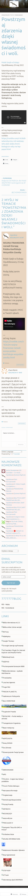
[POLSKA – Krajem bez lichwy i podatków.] (14, 780)
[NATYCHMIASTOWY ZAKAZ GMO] (14, 829)
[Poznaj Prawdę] (14, 804)
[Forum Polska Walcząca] (14, 786)
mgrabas (19, 15)
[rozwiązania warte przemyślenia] (14, 701)
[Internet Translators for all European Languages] (14, 678)
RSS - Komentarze (8, 608)
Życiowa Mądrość (20, 475)
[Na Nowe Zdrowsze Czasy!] (14, 747)
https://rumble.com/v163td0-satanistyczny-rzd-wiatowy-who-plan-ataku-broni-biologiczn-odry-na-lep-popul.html (14, 143)
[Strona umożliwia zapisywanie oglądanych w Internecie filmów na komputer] (14, 661)
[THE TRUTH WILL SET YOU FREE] (14, 691)
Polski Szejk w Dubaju (10, 62)
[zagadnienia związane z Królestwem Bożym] (14, 834)
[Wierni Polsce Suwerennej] (14, 774)
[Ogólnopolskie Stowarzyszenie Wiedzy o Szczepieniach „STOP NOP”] (14, 870)
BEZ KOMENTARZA (19, 191)
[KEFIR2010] (14, 809)
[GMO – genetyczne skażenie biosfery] (14, 723)
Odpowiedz (20, 364)
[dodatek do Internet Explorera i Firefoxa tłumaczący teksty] (14, 651)
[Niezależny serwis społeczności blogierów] (14, 743)
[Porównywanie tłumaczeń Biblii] (14, 666)
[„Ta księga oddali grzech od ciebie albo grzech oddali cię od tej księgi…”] (14, 622)
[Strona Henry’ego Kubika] (14, 844)
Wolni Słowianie (11, 470)
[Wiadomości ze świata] (14, 850)
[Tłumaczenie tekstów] (14, 641)
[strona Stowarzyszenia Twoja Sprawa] (14, 752)
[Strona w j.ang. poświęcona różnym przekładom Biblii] (14, 657)
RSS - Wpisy (6, 604)
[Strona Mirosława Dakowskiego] (14, 706)
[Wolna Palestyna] (14, 863)
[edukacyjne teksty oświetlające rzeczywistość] (14, 839)
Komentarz (20, 444)
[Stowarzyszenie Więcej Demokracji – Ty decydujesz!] (14, 800)
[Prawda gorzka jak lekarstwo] (14, 813)
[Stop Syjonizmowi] (14, 855)
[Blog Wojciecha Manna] (14, 795)
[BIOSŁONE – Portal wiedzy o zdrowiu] (14, 717)
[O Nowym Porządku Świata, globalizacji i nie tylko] (14, 682)
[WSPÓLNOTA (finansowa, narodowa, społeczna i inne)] (14, 738)
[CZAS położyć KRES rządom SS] (14, 733)
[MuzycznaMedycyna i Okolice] (14, 728)
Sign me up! (11, 583)
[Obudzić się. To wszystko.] (14, 823)
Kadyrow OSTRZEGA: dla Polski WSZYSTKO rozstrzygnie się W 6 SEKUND (14, 181)
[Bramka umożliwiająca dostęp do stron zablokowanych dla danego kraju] (14, 632)
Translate (16, 454)
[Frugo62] (14, 687)
